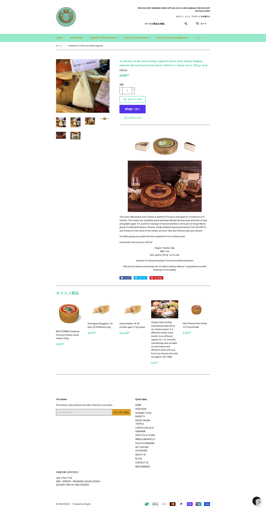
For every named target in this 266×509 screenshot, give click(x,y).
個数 (121, 84)
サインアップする (121, 412)
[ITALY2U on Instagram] (137, 495)
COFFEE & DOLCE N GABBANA (172, 38)
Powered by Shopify (82, 504)
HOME (59, 38)
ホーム (59, 46)
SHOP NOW (76, 38)
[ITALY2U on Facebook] (126, 495)
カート (203, 23)
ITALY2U (66, 504)
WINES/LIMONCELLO (145, 439)
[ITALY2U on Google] (132, 495)
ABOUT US (140, 454)
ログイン (179, 16)
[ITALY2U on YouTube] (143, 495)
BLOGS (138, 458)
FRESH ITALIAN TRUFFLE (136, 38)
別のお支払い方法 (132, 117)
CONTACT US (141, 462)
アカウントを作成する (200, 16)
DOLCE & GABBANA (144, 443)
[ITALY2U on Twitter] (121, 495)
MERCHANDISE (142, 466)
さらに (198, 38)
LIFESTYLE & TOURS (145, 435)
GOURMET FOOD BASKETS (103, 38)
